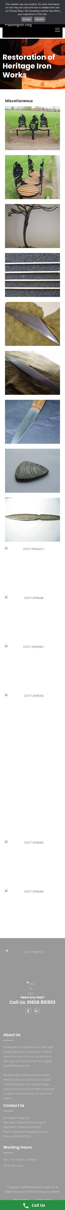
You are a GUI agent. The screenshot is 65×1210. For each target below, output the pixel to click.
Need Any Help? (32, 997)
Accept (27, 19)
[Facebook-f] (28, 1011)
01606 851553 (22, 1136)
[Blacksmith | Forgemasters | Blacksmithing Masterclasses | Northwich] (18, 30)
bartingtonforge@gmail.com (30, 1132)
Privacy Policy (17, 10)
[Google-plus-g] (37, 1011)
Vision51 (55, 1191)
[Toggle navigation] (57, 29)
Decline (40, 19)
